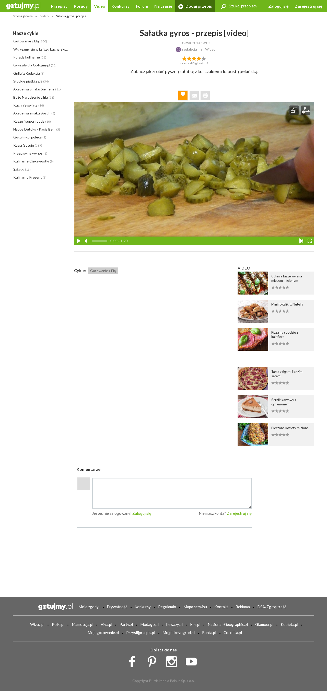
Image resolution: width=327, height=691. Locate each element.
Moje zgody (88, 606)
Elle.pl (195, 624)
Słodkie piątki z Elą (31, 81)
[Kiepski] (184, 58)
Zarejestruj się (308, 6)
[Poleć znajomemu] (194, 95)
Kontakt (221, 606)
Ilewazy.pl (174, 624)
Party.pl (126, 624)
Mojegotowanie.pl (103, 632)
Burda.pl (209, 632)
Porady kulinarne (29, 57)
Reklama (243, 606)
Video (99, 6)
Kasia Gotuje (27, 145)
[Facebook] (133, 660)
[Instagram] (173, 660)
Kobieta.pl (289, 624)
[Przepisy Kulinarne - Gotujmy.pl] (23, 5)
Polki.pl (58, 624)
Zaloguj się (278, 6)
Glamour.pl (264, 624)
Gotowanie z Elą (30, 41)
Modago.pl (149, 624)
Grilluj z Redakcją (28, 73)
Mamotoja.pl (82, 624)
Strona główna (23, 16)
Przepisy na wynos (30, 153)
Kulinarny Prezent (29, 177)
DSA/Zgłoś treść (271, 606)
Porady (81, 6)
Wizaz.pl (37, 624)
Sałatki (22, 169)
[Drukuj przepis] (205, 95)
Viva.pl (106, 624)
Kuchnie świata (28, 105)
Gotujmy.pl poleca (29, 137)
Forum (142, 6)
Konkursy (120, 6)
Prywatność (117, 606)
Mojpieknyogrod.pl (178, 632)
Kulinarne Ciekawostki (33, 161)
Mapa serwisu (195, 606)
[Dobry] (194, 58)
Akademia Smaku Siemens (37, 89)
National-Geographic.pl (228, 624)
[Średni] (189, 58)
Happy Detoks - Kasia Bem (36, 129)
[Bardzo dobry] (199, 58)
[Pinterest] (153, 660)
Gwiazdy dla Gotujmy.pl (34, 65)
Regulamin (167, 606)
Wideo (210, 49)
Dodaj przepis (198, 6)
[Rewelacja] (204, 58)
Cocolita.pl (233, 632)
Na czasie (163, 6)
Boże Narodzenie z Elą (33, 97)
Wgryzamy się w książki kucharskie (41, 49)
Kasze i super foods (32, 121)
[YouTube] (193, 660)
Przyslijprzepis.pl (140, 632)
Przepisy (59, 6)
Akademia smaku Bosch (34, 113)
